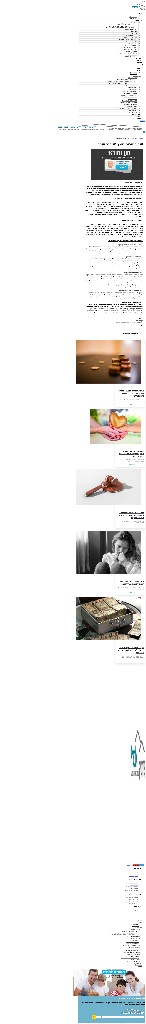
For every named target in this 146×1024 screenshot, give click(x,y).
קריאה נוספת (131, 404)
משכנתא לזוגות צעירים (130, 37)
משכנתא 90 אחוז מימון (130, 49)
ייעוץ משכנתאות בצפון (131, 30)
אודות (140, 15)
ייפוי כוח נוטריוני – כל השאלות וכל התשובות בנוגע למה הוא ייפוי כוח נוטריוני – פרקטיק (131, 515)
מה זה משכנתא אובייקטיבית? (129, 47)
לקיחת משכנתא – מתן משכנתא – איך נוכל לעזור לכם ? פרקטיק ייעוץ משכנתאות (131, 650)
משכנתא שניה (133, 33)
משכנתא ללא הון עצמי (131, 41)
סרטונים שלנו (133, 18)
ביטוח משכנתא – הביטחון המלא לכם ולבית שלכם (120, 28)
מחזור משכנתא (138, 58)
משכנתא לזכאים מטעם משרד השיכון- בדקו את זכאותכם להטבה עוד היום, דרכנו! (131, 453)
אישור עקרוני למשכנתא (130, 56)
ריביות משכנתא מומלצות (130, 35)
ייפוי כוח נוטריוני (132, 55)
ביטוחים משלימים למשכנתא (125, 24)
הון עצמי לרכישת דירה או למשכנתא (127, 53)
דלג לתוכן (143, 1)
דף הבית (139, 13)
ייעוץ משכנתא (138, 20)
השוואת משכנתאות (131, 51)
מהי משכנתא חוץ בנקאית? (129, 45)
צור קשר (139, 62)
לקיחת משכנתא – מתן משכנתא (128, 39)
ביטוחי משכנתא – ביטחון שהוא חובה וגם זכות (120, 26)
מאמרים (135, 138)
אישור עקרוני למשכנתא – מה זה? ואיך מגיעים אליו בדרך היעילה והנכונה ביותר (131, 393)
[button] (112, 65)
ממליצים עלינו (133, 17)
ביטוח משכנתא (133, 22)
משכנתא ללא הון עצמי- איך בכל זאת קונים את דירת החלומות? (132, 582)
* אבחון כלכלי (138, 60)
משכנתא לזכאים (132, 43)
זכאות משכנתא (133, 31)
